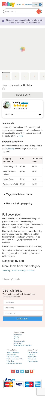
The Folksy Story (33, 352)
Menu (19, 4)
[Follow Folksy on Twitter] (22, 371)
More (21, 135)
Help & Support (11, 354)
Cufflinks (30, 270)
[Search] (38, 11)
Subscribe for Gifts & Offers (22, 345)
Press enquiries (33, 361)
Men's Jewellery (18, 270)
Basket (37, 4)
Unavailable (22, 95)
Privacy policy (32, 357)
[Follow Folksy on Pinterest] (13, 371)
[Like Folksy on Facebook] (17, 371)
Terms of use (32, 359)
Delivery (16, 337)
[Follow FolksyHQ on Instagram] (27, 371)
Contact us (31, 354)
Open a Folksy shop (13, 352)
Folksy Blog (10, 361)
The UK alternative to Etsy (15, 359)
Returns (16, 339)
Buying (17, 343)
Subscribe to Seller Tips (14, 363)
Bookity (16, 102)
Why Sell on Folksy (13, 357)
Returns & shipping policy (19, 203)
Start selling (28, 4)
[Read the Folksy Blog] (31, 371)
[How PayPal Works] (22, 389)
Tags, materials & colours (19, 194)
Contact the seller (19, 341)
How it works (18, 335)
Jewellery (6, 270)
